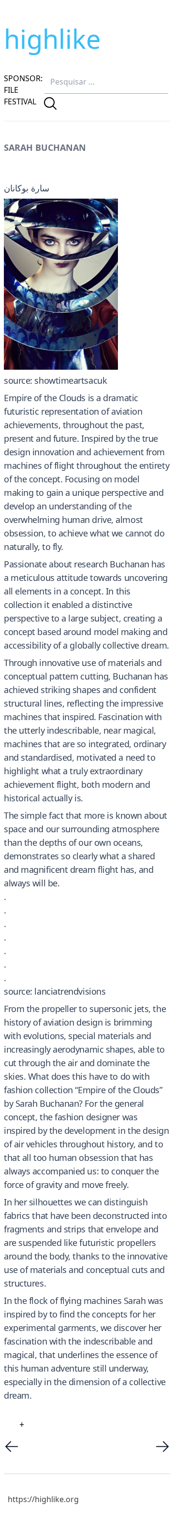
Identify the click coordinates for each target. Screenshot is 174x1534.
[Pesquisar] (50, 103)
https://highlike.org (43, 1499)
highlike (52, 39)
